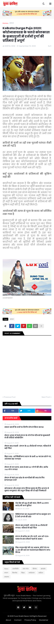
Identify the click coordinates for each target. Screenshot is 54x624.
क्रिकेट (35, 569)
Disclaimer (43, 620)
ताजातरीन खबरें (11, 418)
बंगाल (11, 23)
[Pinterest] (23, 326)
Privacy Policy (30, 620)
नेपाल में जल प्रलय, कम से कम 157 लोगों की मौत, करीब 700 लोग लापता (26, 468)
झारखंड (43, 569)
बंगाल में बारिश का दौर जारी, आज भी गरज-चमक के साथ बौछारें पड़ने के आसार (32, 537)
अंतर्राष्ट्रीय (15, 569)
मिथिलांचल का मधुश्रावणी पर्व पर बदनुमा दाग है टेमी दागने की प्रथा (33, 515)
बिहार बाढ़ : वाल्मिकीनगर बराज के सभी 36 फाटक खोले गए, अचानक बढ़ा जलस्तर (27, 457)
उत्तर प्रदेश (26, 569)
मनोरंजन (31, 573)
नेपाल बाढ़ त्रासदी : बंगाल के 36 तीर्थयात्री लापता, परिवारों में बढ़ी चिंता (27, 447)
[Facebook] (11, 326)
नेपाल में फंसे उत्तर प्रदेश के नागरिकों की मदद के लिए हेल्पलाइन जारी (24, 479)
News (6, 569)
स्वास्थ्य (6, 577)
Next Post (46, 397)
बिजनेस (14, 573)
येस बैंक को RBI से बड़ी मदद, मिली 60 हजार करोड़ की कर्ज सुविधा (32, 504)
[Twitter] (17, 326)
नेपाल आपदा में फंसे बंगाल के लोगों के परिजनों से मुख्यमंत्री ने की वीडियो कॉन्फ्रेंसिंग (27, 436)
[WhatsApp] (29, 326)
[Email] (35, 326)
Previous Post (10, 397)
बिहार (23, 573)
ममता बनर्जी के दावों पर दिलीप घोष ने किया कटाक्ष (24, 427)
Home (5, 23)
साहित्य (41, 573)
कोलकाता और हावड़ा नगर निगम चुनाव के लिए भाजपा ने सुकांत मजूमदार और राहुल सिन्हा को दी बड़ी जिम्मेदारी (26, 489)
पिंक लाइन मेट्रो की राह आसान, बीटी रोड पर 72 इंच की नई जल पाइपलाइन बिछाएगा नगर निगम (32, 550)
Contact (17, 620)
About (8, 620)
